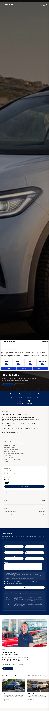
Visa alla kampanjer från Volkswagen (34, 675)
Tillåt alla (40, 368)
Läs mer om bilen (19, 384)
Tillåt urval (24, 368)
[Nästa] (45, 675)
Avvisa (9, 368)
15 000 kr (6, 482)
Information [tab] (24, 344)
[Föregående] (43, 675)
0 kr (10, 482)
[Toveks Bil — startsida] (7, 4)
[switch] (18, 364)
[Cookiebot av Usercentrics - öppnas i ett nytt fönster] (42, 341)
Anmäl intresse (7, 384)
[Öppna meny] (46, 4)
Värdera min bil (7, 668)
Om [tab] (40, 344)
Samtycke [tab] (8, 344)
